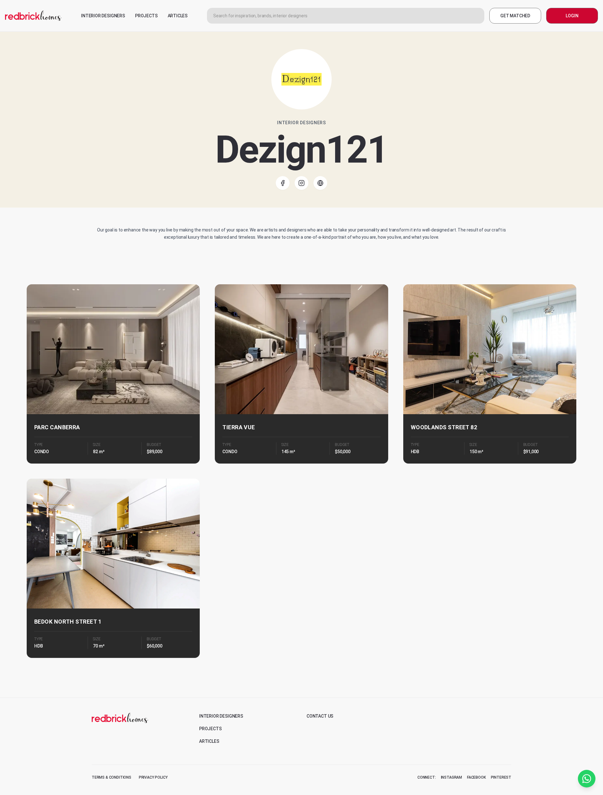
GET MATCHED (515, 15)
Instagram (451, 777)
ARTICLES (178, 15)
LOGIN (572, 15)
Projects (210, 728)
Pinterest (501, 777)
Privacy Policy (153, 777)
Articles (209, 741)
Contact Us (320, 716)
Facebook (476, 777)
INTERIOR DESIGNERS (103, 15)
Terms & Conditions (111, 777)
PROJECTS (146, 15)
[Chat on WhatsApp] (586, 778)
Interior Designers (221, 716)
